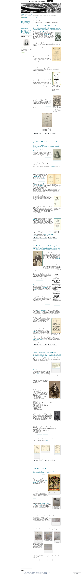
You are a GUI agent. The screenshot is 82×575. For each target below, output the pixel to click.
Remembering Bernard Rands (25, 31)
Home (34, 17)
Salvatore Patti (40, 471)
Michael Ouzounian (44, 29)
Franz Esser (38, 28)
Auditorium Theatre (40, 185)
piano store (40, 284)
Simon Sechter (45, 471)
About (37, 17)
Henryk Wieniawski (56, 354)
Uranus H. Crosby (45, 249)
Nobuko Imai (57, 29)
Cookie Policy (45, 573)
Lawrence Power (35, 29)
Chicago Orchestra (46, 34)
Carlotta (34, 509)
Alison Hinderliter (47, 27)
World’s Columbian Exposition (37, 339)
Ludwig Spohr (39, 29)
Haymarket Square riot (48, 145)
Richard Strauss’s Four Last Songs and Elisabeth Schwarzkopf (26, 33)
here (41, 107)
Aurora (36, 289)
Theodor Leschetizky (44, 146)
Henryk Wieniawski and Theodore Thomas (44, 352)
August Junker (51, 27)
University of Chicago (36, 472)
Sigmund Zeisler (39, 146)
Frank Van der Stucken (38, 145)
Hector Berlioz (47, 28)
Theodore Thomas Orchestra (55, 146)
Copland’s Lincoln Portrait (25, 23)
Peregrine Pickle (50, 248)
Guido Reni (42, 248)
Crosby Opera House (55, 247)
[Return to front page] (41, 12)
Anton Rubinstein (51, 354)
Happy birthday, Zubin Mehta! (25, 27)
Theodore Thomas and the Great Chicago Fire (45, 245)
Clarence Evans (56, 27)
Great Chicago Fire (38, 248)
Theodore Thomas (43, 31)
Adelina (46, 508)
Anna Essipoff (40, 156)
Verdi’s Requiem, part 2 (39, 468)
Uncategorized (41, 27)
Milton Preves (48, 29)
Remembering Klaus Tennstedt (25, 21)
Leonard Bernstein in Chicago (25, 24)
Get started (50, 1)
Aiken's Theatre (47, 354)
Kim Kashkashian (58, 28)
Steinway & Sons (47, 355)
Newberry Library (53, 29)
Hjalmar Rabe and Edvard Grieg (26, 30)
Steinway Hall (51, 355)
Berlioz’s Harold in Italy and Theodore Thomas (46, 26)
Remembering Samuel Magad (25, 22)
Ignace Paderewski (54, 145)
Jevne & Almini (46, 248)
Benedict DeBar (51, 247)
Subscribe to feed (24, 17)
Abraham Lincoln (46, 247)
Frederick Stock (43, 145)
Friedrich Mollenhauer (42, 28)
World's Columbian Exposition (52, 249)
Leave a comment (35, 147)
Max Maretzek (40, 506)
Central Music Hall (52, 166)
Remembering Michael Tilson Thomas (24, 29)
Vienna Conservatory (41, 472)
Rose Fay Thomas (55, 248)
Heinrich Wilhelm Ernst (52, 28)
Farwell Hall (58, 258)
